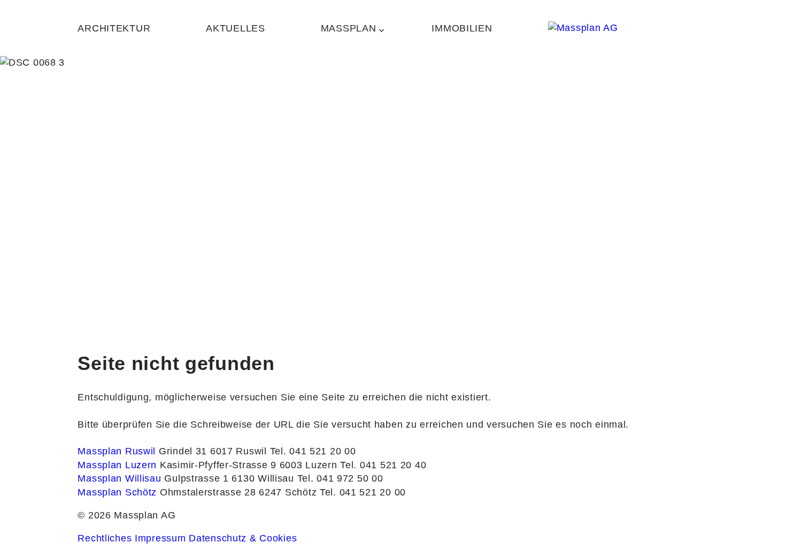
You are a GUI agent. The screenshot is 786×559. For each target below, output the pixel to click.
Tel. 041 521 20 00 (363, 492)
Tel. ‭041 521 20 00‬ (313, 451)
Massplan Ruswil (118, 451)
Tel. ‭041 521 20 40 (383, 465)
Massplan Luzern (119, 465)
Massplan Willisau (121, 478)
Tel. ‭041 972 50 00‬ (340, 478)
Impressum (160, 538)
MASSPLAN (348, 28)
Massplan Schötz (119, 492)
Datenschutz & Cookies (243, 538)
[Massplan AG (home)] (628, 28)
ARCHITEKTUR (114, 28)
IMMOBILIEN (461, 28)
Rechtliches (105, 538)
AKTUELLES (235, 28)
